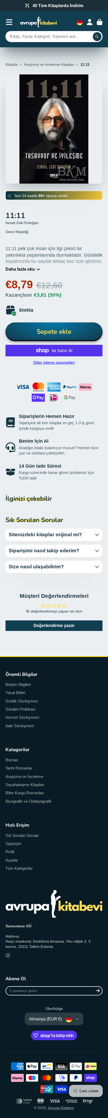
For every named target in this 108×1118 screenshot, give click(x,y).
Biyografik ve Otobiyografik (29, 801)
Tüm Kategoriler (19, 868)
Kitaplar (12, 64)
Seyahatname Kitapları (25, 784)
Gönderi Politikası (21, 709)
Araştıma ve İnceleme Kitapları (49, 64)
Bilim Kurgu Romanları (25, 793)
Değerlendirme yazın (54, 625)
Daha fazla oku (20, 269)
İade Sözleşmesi (20, 726)
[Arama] (97, 36)
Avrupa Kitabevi (61, 1108)
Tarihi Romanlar (19, 768)
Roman (12, 760)
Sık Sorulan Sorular (22, 835)
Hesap (90, 22)
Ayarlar (12, 860)
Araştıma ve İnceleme (24, 776)
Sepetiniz (99, 22)
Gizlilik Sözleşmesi (22, 701)
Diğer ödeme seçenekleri (54, 362)
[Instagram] (8, 955)
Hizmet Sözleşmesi (22, 717)
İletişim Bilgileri (18, 684)
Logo (38, 22)
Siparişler (13, 843)
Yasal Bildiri (15, 692)
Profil (10, 851)
